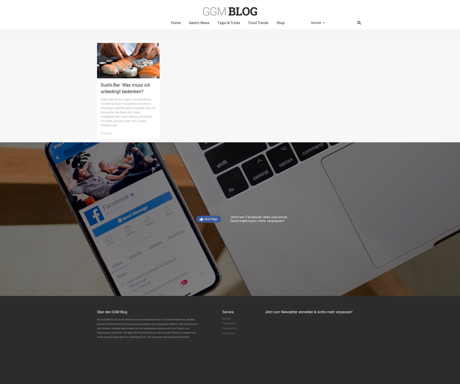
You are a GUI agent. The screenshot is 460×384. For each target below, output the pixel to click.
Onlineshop (228, 323)
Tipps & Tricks (229, 23)
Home (176, 23)
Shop (281, 23)
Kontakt (226, 318)
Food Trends (258, 23)
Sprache (316, 22)
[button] (208, 219)
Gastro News (199, 23)
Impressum (228, 333)
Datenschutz (229, 328)
